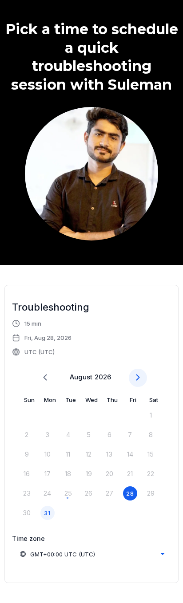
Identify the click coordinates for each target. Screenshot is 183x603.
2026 (103, 377)
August (81, 377)
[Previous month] (45, 378)
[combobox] (92, 554)
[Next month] (138, 378)
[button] (42, 337)
